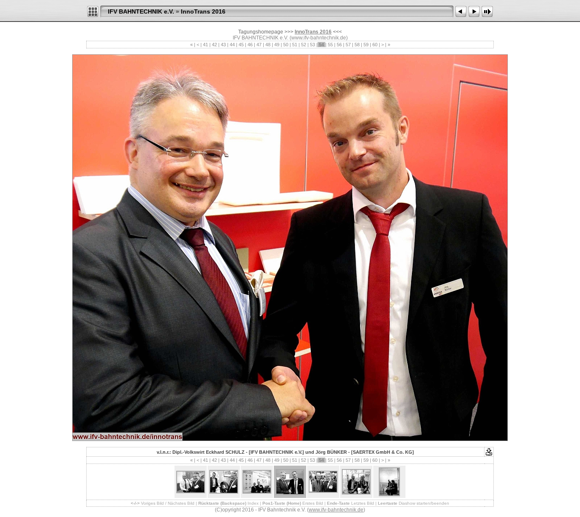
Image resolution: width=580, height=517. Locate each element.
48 (268, 44)
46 (250, 44)
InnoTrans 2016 (203, 11)
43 (223, 44)
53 (312, 44)
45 (241, 44)
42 (214, 44)
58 (357, 44)
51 (294, 44)
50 (286, 44)
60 (375, 44)
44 (232, 44)
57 (348, 44)
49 (277, 44)
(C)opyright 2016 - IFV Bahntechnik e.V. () (290, 510)
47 (259, 44)
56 (339, 44)
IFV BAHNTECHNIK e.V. (141, 11)
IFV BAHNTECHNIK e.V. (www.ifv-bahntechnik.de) (290, 38)
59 (366, 44)
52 (303, 44)
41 (205, 44)
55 (330, 44)
